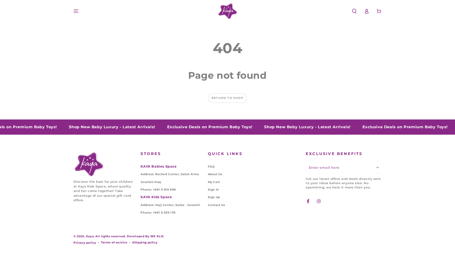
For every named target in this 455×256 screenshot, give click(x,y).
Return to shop (227, 98)
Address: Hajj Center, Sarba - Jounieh (170, 205)
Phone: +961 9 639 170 (158, 212)
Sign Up (214, 197)
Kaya (90, 236)
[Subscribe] (379, 167)
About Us (215, 174)
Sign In (213, 189)
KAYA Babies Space (159, 166)
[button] (354, 11)
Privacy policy (84, 242)
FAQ (211, 166)
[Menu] (76, 11)
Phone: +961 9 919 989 (158, 189)
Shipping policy (144, 242)
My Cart (214, 182)
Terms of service (114, 242)
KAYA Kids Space (156, 197)
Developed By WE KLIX (145, 236)
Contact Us (216, 205)
